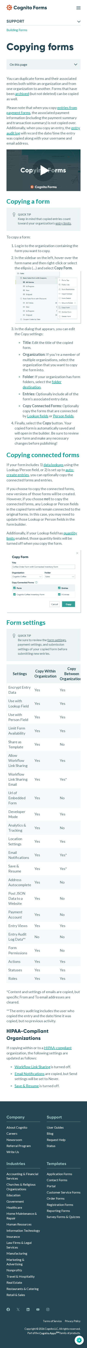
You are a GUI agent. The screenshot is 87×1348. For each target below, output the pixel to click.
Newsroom (14, 1140)
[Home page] (26, 8)
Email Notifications (30, 1073)
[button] (43, 170)
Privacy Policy (73, 1321)
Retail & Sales (15, 1295)
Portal (51, 1186)
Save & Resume (27, 1086)
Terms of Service (52, 1321)
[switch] (78, 8)
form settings (56, 640)
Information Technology (23, 1230)
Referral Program (18, 1146)
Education (13, 1195)
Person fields (63, 416)
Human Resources (19, 1224)
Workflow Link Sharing (32, 1067)
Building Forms (16, 30)
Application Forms (59, 1174)
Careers (11, 1133)
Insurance (13, 1236)
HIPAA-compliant (58, 1048)
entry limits (63, 223)
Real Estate (14, 1282)
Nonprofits (14, 1270)
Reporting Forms (58, 1211)
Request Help (56, 1140)
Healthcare (14, 1207)
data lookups (54, 464)
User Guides (55, 1127)
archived (22, 93)
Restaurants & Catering (22, 1289)
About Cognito (16, 1127)
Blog (50, 1133)
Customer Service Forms (64, 1192)
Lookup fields (37, 416)
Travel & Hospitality (20, 1276)
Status (51, 1146)
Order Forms (56, 1198)
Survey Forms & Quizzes (63, 1217)
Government (15, 1201)
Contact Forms (57, 1180)
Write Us (12, 1152)
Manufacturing (16, 1253)
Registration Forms (60, 1204)
